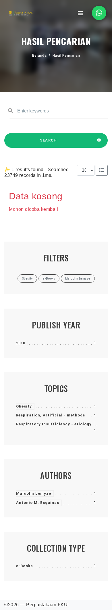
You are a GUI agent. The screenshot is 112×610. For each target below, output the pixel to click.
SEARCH (48, 140)
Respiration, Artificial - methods (50, 415)
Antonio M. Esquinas (37, 502)
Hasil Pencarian (66, 55)
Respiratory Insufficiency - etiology (54, 424)
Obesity (24, 406)
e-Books (24, 566)
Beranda (39, 55)
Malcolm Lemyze (33, 493)
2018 (20, 343)
